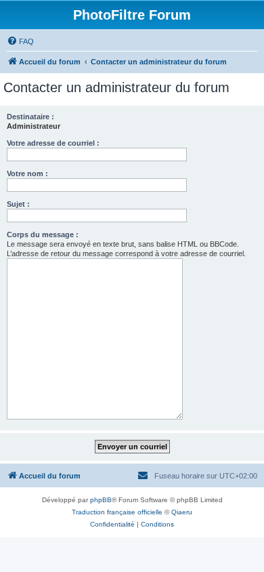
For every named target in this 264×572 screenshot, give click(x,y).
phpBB (101, 500)
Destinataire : (30, 117)
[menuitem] (20, 41)
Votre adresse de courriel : (53, 143)
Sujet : (18, 204)
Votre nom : (27, 173)
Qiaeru (181, 512)
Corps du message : (43, 234)
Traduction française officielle (117, 512)
